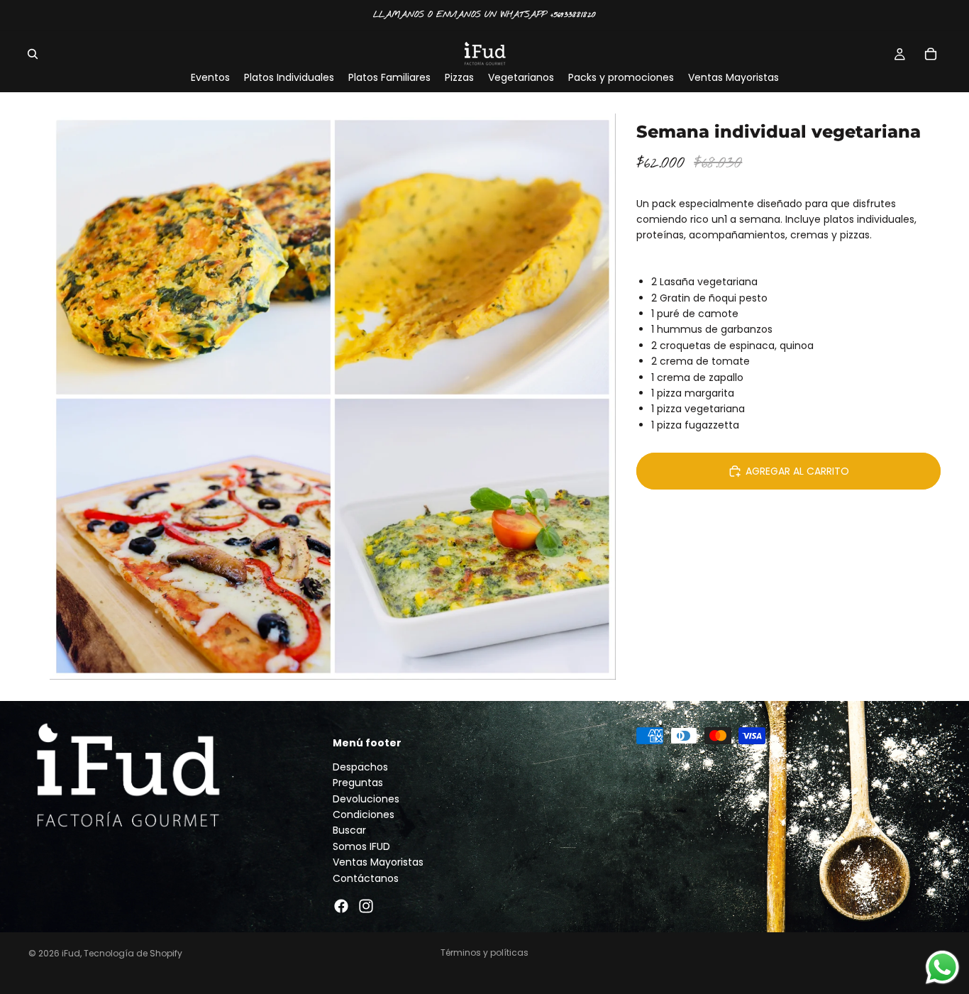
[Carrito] (930, 54)
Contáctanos (366, 878)
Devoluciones (366, 798)
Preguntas (358, 782)
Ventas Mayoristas (378, 862)
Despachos (360, 767)
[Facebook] (341, 906)
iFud (71, 953)
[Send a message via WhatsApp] (942, 967)
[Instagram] (366, 906)
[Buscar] (32, 54)
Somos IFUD (361, 846)
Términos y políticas (484, 952)
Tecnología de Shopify (133, 953)
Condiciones (363, 814)
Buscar (349, 830)
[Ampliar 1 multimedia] (333, 397)
